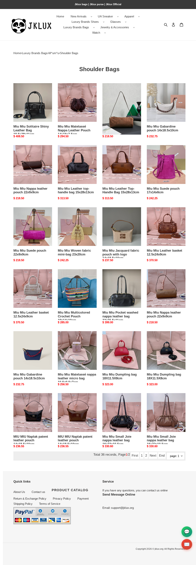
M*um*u (54, 53)
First (135, 455)
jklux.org (159, 549)
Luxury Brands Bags (76, 27)
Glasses (115, 21)
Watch (96, 32)
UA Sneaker (105, 16)
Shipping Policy (23, 503)
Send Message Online (118, 494)
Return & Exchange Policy (29, 498)
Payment (83, 498)
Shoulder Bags (69, 53)
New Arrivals (79, 16)
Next (153, 455)
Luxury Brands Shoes (85, 21)
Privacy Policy (62, 498)
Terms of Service (49, 503)
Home (17, 53)
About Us (19, 491)
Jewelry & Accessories (114, 27)
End (162, 455)
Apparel (129, 16)
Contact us (38, 491)
